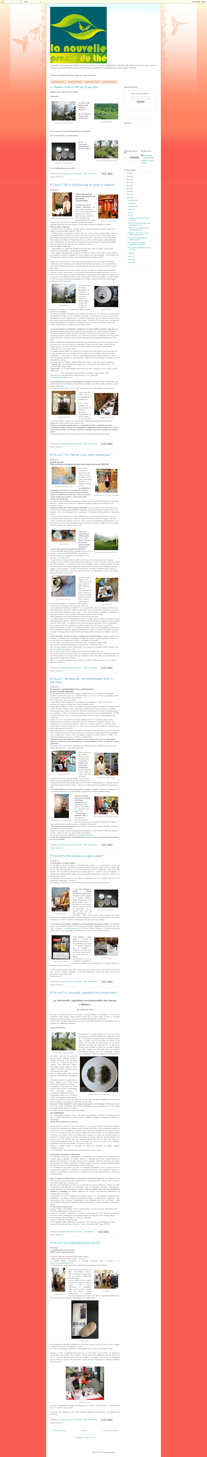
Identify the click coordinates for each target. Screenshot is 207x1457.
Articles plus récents (59, 1431)
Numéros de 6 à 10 (74, 82)
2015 (128, 189)
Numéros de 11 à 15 (91, 82)
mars (130, 256)
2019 (128, 176)
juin (129, 212)
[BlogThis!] (104, 174)
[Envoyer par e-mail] (102, 174)
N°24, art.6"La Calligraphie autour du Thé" (75, 1242)
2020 (128, 173)
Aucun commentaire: (90, 174)
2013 (128, 195)
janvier (130, 262)
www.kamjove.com (79, 959)
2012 (128, 198)
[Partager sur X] (107, 174)
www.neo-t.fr (83, 1259)
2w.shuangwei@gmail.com (64, 1263)
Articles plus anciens (110, 1431)
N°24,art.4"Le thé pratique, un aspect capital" (76, 855)
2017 (128, 182)
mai (129, 215)
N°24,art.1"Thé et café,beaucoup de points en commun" (82, 184)
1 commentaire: (89, 1232)
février (130, 259)
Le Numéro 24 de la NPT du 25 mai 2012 (74, 87)
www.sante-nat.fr (63, 558)
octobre (131, 203)
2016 (128, 186)
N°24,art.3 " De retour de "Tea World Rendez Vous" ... (138, 234)
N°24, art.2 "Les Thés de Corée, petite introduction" (80, 454)
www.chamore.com (70, 928)
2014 (128, 191)
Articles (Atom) (90, 1438)
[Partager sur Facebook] (109, 174)
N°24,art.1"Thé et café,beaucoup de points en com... (139, 224)
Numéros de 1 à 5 (58, 82)
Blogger (112, 1452)
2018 (128, 179)
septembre (132, 206)
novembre (132, 200)
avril (130, 253)
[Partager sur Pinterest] (111, 174)
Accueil (84, 1431)
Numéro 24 (59, 177)
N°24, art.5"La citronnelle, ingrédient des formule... (137, 244)
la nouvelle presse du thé (149, 157)
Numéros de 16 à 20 (109, 82)
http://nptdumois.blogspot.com (61, 377)
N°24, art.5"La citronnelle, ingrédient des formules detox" (84, 992)
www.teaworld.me (87, 835)
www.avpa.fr (64, 571)
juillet (130, 209)
